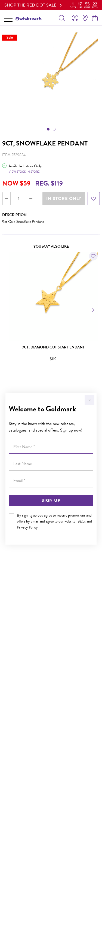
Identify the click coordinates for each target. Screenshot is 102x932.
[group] (51, 5)
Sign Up (51, 500)
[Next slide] (93, 309)
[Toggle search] (62, 18)
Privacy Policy (27, 527)
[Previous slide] (8, 309)
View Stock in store (24, 171)
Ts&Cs (81, 521)
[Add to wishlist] (94, 198)
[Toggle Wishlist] (93, 256)
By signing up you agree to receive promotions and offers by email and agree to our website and (54, 521)
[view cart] (95, 18)
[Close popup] (89, 400)
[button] (48, 129)
